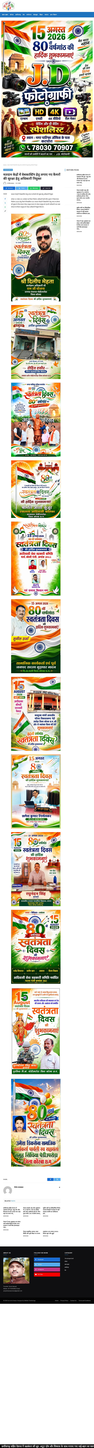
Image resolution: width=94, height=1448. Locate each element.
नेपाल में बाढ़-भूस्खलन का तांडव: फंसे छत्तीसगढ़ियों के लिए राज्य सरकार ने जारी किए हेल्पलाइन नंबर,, (12, 1224)
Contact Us (73, 1300)
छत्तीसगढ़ (18, 15)
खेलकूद (35, 15)
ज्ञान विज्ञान (53, 15)
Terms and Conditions (85, 1300)
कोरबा (12, 15)
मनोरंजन (29, 15)
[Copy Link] (5, 211)
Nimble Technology (30, 1300)
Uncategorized (8, 169)
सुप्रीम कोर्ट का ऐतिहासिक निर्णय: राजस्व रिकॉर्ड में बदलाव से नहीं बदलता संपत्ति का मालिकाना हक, (51, 1210)
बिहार (41, 15)
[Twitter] (5, 203)
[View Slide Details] (47, 89)
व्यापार (46, 15)
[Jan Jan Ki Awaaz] (8, 6)
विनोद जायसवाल (11, 183)
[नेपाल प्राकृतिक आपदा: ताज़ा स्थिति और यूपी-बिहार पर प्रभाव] (32, 1224)
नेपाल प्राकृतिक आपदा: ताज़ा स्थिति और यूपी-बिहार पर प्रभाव (31, 1232)
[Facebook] (5, 199)
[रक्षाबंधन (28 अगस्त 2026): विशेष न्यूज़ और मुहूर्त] (51, 1224)
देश (24, 15)
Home (4, 165)
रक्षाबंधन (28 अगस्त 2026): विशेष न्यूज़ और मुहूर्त (50, 1232)
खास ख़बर (5, 15)
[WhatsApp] (5, 207)
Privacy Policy (64, 1300)
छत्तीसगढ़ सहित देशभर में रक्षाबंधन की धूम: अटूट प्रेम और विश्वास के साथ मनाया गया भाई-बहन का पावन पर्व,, (12, 1210)
